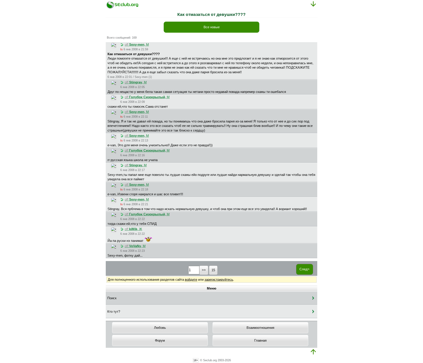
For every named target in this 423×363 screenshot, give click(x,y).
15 (213, 270)
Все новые (212, 27)
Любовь (160, 327)
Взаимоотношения (260, 327)
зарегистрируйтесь (218, 279)
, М (137, 44)
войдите (191, 279)
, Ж (133, 229)
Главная (260, 340)
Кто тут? (113, 311)
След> (304, 269)
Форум (160, 340)
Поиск (112, 298)
